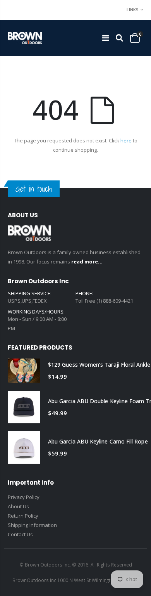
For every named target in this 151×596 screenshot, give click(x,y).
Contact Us (20, 534)
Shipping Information (32, 525)
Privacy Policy (23, 497)
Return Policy (23, 515)
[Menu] (105, 38)
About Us (18, 506)
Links (133, 9)
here (126, 140)
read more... (87, 261)
